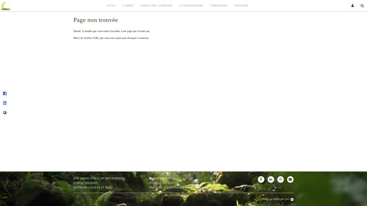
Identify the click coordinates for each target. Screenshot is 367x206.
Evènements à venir (164, 183)
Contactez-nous (85, 183)
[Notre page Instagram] (280, 179)
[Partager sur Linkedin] (4, 103)
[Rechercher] (362, 5)
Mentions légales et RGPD (92, 187)
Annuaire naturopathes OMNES (171, 187)
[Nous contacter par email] (290, 179)
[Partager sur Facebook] (4, 93)
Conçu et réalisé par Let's (276, 199)
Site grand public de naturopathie (99, 178)
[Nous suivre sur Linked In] (271, 179)
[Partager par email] (4, 112)
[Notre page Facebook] (261, 179)
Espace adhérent (161, 178)
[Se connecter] (352, 5)
